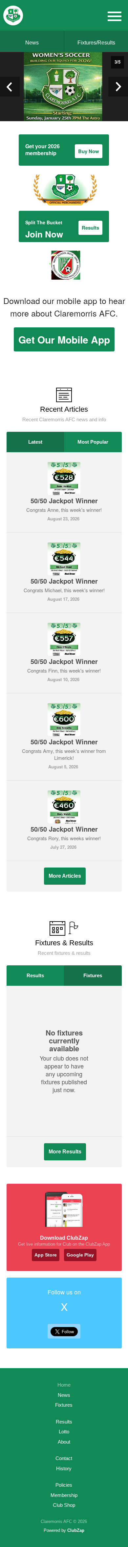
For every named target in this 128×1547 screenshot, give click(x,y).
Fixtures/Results (96, 42)
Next (118, 87)
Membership (64, 1495)
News (32, 42)
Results (35, 975)
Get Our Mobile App (64, 339)
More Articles (65, 876)
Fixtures (92, 975)
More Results (65, 1151)
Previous (10, 87)
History (64, 1468)
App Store (45, 1254)
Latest (35, 442)
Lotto (64, 1431)
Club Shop (64, 1505)
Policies (63, 1485)
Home (64, 1385)
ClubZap (75, 1530)
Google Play (80, 1254)
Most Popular (92, 442)
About (64, 1442)
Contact (63, 1458)
